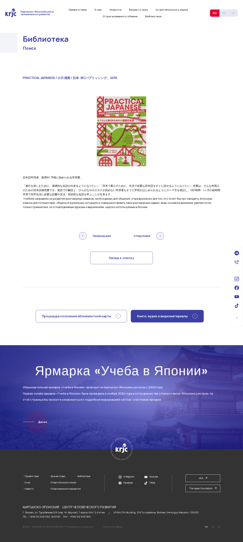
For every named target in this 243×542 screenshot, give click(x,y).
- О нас (27, 482)
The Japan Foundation (201, 488)
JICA (201, 478)
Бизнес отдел (138, 9)
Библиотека (153, 16)
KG (224, 13)
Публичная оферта (113, 526)
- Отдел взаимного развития (65, 489)
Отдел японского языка (172, 9)
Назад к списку (121, 258)
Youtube (153, 476)
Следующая (142, 236)
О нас (98, 9)
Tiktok (152, 482)
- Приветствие (31, 476)
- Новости (28, 489)
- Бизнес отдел (57, 476)
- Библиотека (83, 476)
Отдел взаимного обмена (120, 16)
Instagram (128, 476)
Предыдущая (102, 236)
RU (215, 13)
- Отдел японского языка (63, 482)
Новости (116, 9)
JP (233, 13)
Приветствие (78, 9)
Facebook (128, 482)
